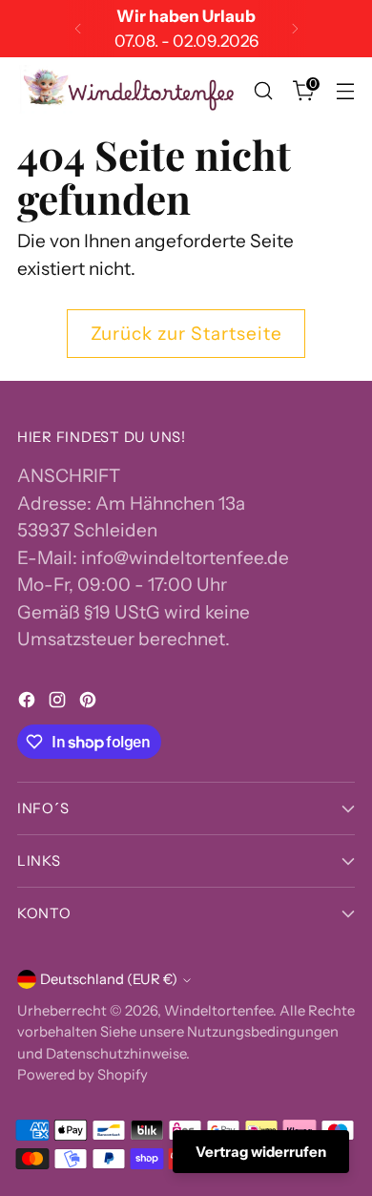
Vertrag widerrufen (261, 1152)
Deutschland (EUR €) (108, 979)
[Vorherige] (78, 28)
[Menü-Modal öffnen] (344, 91)
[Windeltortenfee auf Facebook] (28, 704)
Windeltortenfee (218, 1010)
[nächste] (295, 28)
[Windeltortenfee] (129, 91)
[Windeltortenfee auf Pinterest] (89, 704)
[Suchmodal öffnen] (262, 91)
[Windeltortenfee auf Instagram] (59, 704)
